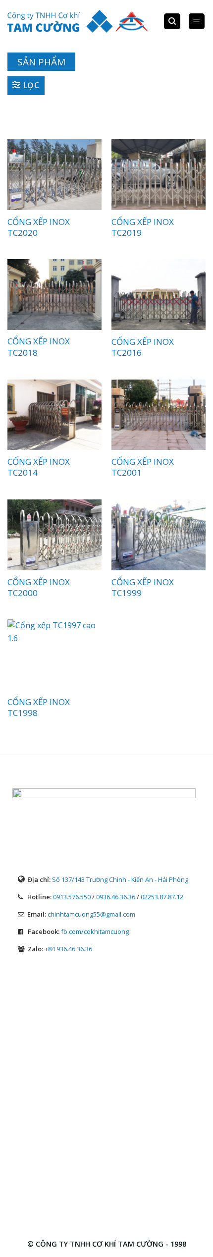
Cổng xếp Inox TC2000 (38, 588)
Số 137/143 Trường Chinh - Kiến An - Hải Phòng (120, 879)
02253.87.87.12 (162, 896)
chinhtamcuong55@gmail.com (91, 914)
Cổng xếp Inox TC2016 (142, 347)
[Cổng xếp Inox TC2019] (158, 174)
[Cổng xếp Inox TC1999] (158, 534)
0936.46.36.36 (115, 896)
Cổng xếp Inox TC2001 (142, 467)
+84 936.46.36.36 (68, 948)
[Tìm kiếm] (172, 21)
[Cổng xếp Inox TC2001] (158, 415)
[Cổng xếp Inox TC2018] (54, 294)
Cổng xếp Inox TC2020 (38, 227)
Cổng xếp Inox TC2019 (142, 227)
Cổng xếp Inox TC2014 (38, 467)
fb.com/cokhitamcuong (95, 931)
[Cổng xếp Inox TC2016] (158, 294)
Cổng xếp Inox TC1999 (142, 588)
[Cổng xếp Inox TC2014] (54, 415)
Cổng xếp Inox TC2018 (38, 347)
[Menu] (197, 21)
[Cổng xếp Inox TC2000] (54, 534)
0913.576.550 (72, 896)
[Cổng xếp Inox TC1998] (54, 654)
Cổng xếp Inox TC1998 (38, 707)
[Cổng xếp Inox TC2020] (54, 174)
